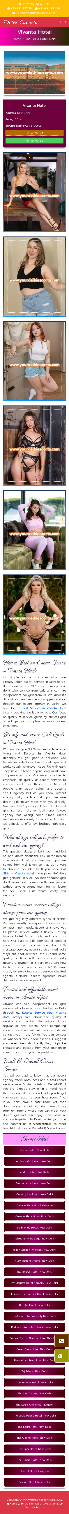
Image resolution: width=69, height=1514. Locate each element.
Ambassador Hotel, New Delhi (34, 1161)
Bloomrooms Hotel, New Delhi (34, 1183)
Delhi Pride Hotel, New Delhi (34, 1228)
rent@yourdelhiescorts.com (35, 13)
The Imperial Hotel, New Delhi (34, 1383)
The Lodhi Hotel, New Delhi (34, 1427)
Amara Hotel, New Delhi (34, 1150)
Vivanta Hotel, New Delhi (34, 1482)
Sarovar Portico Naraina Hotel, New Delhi (34, 1338)
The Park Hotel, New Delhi (34, 1449)
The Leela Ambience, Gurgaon (34, 1405)
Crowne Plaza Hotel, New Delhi (34, 1216)
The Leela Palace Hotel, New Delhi (34, 1416)
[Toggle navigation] (63, 22)
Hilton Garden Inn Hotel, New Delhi (34, 1250)
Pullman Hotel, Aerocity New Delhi (35, 1316)
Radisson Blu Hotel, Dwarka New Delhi (34, 1327)
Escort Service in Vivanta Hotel (43, 708)
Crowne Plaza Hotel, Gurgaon (35, 1205)
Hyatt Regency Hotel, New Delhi (34, 1261)
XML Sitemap (51, 1504)
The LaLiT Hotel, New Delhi (34, 1393)
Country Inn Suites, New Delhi (34, 1194)
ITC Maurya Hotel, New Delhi (34, 1272)
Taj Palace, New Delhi (34, 1371)
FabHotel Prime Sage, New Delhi (34, 1239)
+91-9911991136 (21, 8)
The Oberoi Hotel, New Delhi (34, 1438)
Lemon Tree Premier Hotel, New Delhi (34, 1294)
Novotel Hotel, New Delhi (34, 1305)
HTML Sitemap (30, 1504)
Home (17, 39)
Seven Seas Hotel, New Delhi (34, 1349)
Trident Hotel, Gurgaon (35, 1471)
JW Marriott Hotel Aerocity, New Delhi (34, 1283)
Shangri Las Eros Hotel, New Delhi (35, 1360)
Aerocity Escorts (34, 1507)
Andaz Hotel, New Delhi (34, 1172)
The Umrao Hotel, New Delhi (34, 1460)
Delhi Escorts (20, 22)
